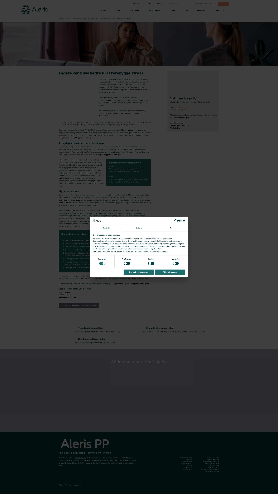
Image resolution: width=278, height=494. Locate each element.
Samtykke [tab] (106, 228)
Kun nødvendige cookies (138, 272)
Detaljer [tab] (139, 228)
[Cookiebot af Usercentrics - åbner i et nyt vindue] (175, 220)
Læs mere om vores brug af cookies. (147, 249)
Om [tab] (171, 228)
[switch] (127, 263)
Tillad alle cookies (170, 272)
